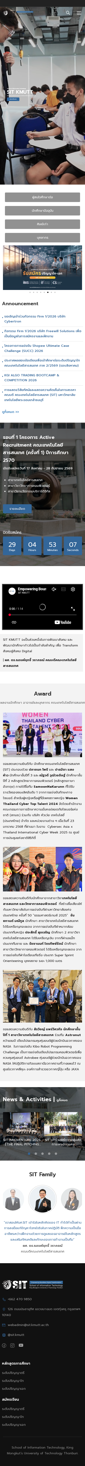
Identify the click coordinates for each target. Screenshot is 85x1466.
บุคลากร (42, 237)
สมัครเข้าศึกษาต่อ (13, 99)
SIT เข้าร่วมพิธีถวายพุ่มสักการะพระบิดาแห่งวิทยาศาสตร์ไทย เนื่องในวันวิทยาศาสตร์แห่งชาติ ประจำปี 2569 (63, 1142)
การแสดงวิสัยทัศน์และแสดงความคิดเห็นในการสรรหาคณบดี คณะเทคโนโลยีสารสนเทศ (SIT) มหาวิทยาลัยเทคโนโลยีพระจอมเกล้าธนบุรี (40, 395)
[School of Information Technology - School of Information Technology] (18, 13)
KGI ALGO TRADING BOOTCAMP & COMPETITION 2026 (31, 378)
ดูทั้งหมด (62, 1100)
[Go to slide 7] (51, 292)
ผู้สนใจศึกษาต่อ (42, 197)
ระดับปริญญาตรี (13, 1373)
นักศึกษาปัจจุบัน (42, 210)
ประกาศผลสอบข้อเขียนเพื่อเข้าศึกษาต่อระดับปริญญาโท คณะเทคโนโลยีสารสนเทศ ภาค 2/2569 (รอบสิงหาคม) (42, 363)
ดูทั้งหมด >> (10, 412)
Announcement (20, 303)
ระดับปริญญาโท (13, 1380)
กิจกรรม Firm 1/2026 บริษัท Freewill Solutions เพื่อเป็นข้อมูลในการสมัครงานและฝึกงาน (42, 334)
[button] (7, 267)
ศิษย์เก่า (42, 224)
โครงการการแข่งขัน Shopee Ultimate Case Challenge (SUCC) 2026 (36, 348)
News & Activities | (29, 1099)
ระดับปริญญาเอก (14, 1388)
